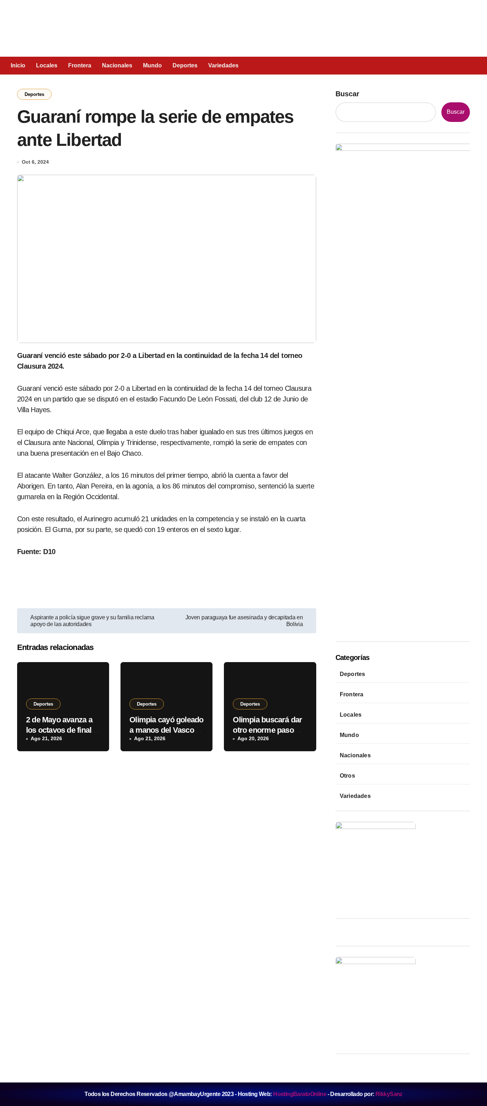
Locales (46, 65)
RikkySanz (389, 1094)
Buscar (347, 94)
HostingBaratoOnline (299, 1094)
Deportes (185, 65)
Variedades (223, 65)
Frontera (79, 65)
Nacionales (117, 65)
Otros (347, 776)
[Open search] (439, 65)
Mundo (152, 65)
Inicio (18, 65)
